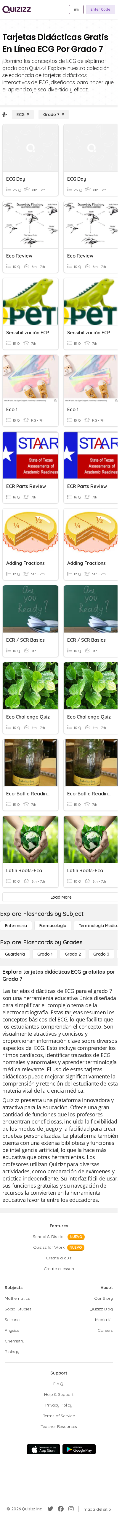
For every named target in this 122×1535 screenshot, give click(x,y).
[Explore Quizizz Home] (16, 9)
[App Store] (43, 1449)
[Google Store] (79, 1449)
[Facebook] (61, 1509)
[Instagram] (71, 1509)
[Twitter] (50, 1509)
